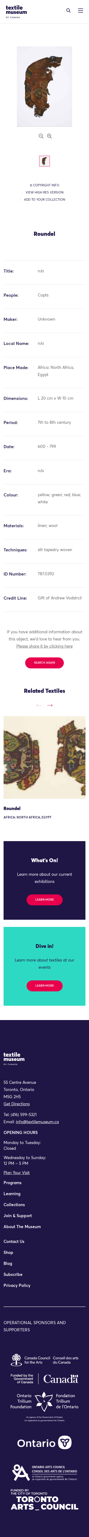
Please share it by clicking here (44, 647)
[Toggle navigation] (68, 10)
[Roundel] (44, 757)
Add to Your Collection (44, 199)
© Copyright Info (44, 185)
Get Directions (17, 1104)
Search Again (44, 662)
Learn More (44, 899)
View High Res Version (45, 192)
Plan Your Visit (17, 1173)
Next (49, 705)
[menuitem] (44, 1185)
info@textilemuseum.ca (37, 1122)
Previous (39, 705)
